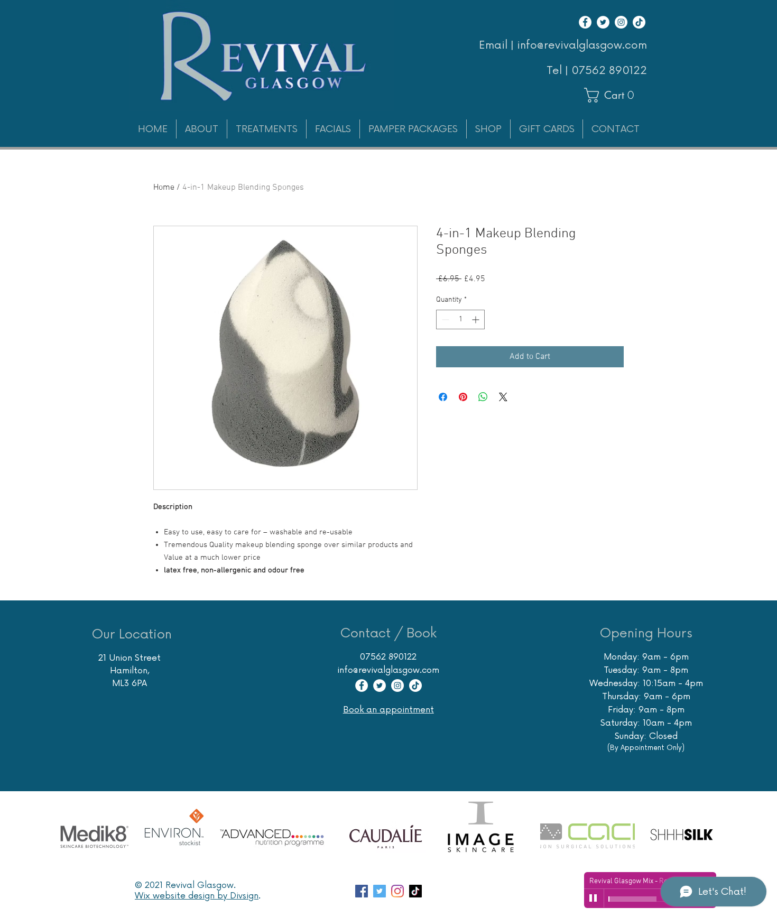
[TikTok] (639, 22)
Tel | (559, 70)
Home (163, 187)
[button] (614, 95)
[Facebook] (585, 22)
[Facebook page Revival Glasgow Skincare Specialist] (361, 891)
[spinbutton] (460, 319)
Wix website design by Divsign (196, 896)
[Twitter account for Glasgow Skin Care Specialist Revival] (379, 891)
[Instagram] (621, 22)
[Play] (593, 898)
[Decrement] (444, 319)
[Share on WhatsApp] (483, 397)
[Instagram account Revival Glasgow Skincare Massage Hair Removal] (397, 891)
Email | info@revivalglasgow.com (563, 45)
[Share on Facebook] (443, 397)
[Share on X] (503, 397)
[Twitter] (603, 22)
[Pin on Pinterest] (463, 397)
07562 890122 (609, 70)
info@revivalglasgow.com (388, 670)
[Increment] (476, 319)
